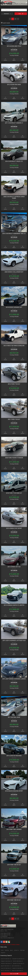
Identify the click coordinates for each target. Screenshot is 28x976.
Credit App (22, 950)
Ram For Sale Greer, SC (6, 970)
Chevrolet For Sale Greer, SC (18, 958)
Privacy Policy (3, 944)
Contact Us (8, 944)
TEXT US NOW (13, 973)
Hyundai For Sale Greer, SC (18, 963)
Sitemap (17, 944)
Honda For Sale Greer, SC (6, 963)
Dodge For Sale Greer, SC (6, 961)
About (11, 950)
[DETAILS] (5, 58)
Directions (13, 944)
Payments (3, 952)
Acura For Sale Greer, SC (6, 958)
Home (2, 950)
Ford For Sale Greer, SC (18, 961)
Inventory (7, 950)
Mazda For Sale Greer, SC (17, 968)
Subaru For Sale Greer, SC (17, 970)
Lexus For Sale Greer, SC (6, 968)
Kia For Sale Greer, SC (16, 965)
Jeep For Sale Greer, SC (6, 965)
